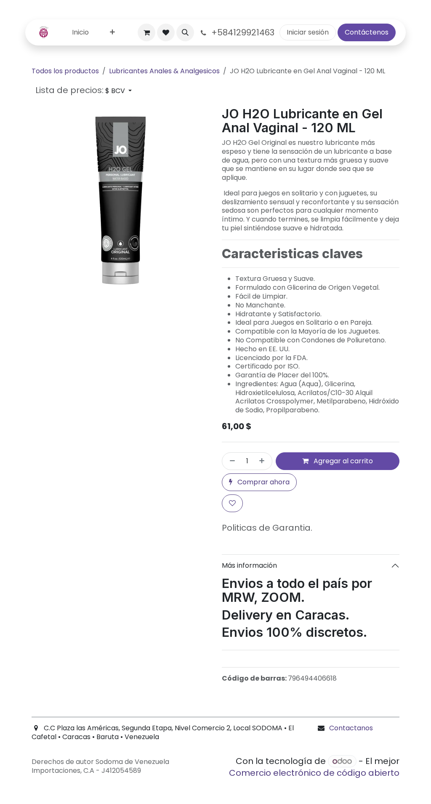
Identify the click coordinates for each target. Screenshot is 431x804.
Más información (249, 565)
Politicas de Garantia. (267, 528)
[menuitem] (80, 32)
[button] (185, 32)
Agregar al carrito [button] (342, 461)
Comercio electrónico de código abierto (314, 773)
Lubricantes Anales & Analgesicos (164, 71)
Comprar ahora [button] (263, 482)
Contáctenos (366, 32)
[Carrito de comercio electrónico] (146, 32)
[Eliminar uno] (230, 461)
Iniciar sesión (308, 32)
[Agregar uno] (263, 461)
